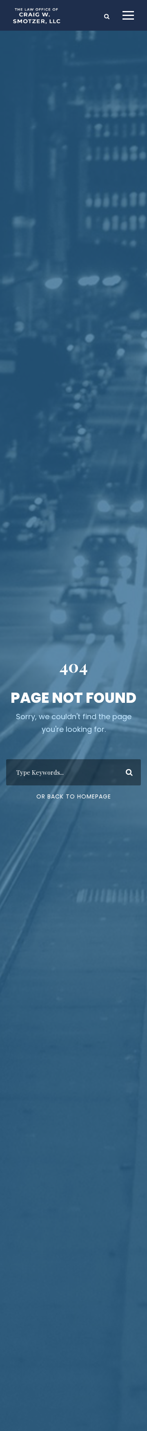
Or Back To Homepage (73, 796)
